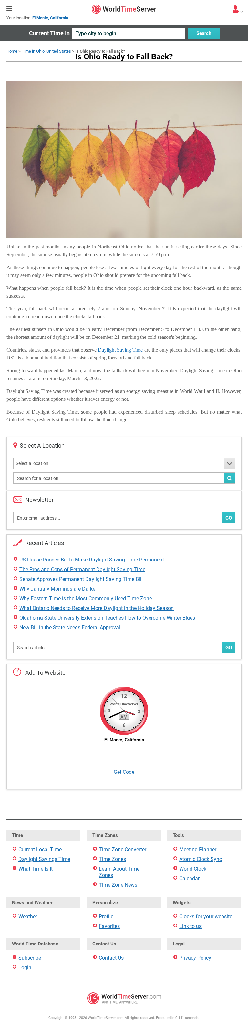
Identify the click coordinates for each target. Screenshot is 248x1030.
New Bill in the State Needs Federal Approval (69, 627)
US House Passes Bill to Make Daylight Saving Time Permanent (91, 560)
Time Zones (112, 859)
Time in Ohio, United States (46, 51)
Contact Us (111, 958)
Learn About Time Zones (119, 872)
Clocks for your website (205, 917)
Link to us (190, 926)
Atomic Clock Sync (200, 859)
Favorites (109, 926)
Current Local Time (40, 849)
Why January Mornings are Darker (58, 589)
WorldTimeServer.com (124, 9)
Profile (106, 917)
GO (228, 518)
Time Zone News (118, 885)
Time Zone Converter (122, 849)
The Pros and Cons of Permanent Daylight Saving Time (82, 569)
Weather (27, 917)
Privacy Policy (195, 958)
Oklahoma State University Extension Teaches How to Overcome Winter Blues (107, 618)
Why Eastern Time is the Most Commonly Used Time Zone (85, 598)
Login (24, 967)
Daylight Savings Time (44, 859)
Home (11, 51)
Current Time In (49, 33)
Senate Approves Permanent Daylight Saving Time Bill (81, 579)
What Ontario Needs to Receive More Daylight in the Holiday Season (96, 608)
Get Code (124, 772)
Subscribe (29, 958)
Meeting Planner (197, 849)
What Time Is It (35, 869)
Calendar (189, 878)
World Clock (192, 869)
